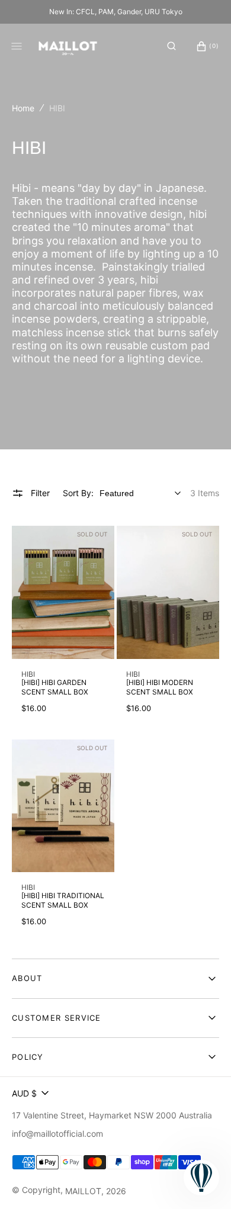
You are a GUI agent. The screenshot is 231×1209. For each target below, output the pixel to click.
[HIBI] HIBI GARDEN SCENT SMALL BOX (54, 687)
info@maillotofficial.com (57, 1133)
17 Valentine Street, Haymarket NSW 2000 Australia (112, 1115)
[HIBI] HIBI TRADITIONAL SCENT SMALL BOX (62, 900)
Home (23, 108)
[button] (171, 46)
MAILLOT (83, 1191)
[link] (63, 592)
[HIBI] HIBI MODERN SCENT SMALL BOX (159, 687)
